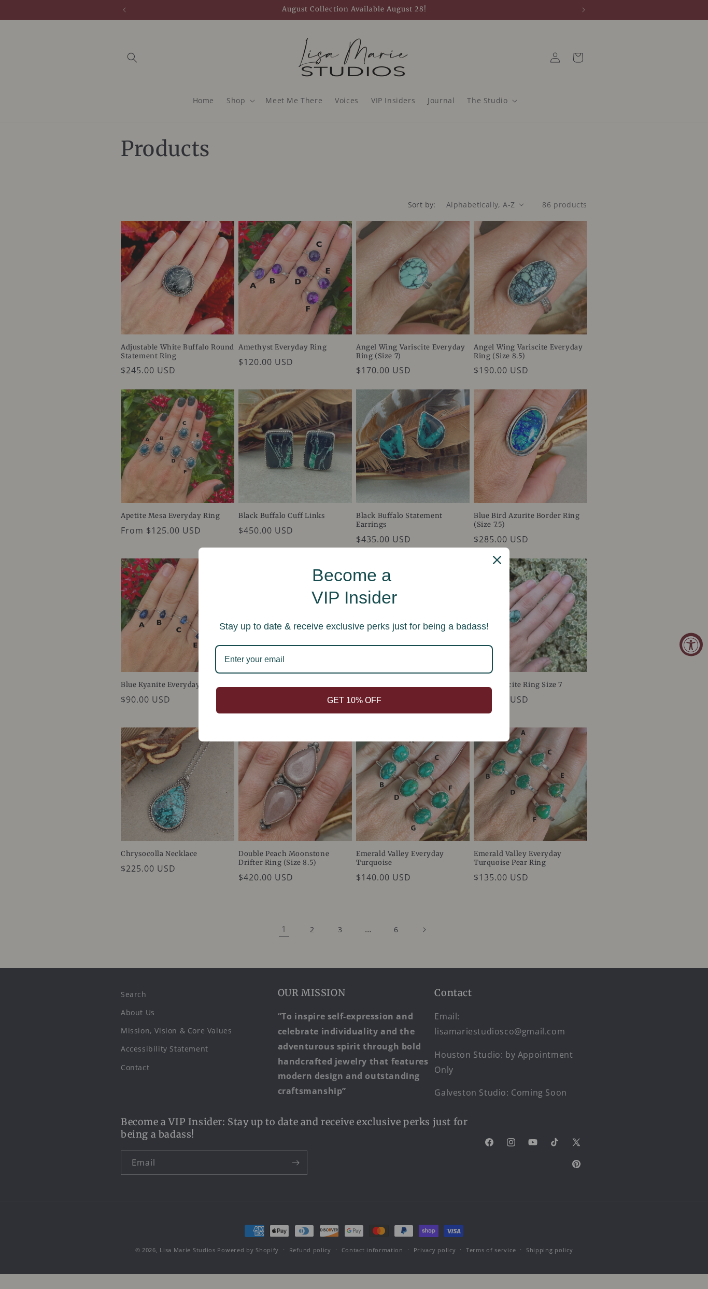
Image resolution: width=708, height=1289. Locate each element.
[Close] (497, 560)
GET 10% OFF (354, 700)
